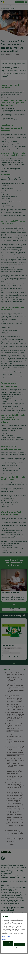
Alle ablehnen (19, 944)
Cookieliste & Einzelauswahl (14, 948)
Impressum (4, 939)
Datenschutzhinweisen (6, 936)
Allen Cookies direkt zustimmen (8, 943)
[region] (14, 933)
